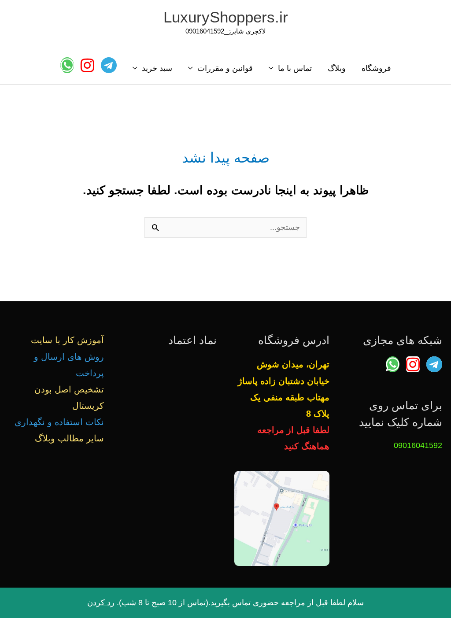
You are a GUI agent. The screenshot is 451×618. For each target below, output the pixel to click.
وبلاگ (337, 68)
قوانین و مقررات (225, 68)
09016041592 (418, 445)
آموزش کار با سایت (67, 340)
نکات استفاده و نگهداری (59, 422)
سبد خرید (157, 68)
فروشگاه (376, 68)
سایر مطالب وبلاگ (69, 438)
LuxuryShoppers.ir (225, 17)
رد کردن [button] (101, 602)
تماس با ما (295, 68)
